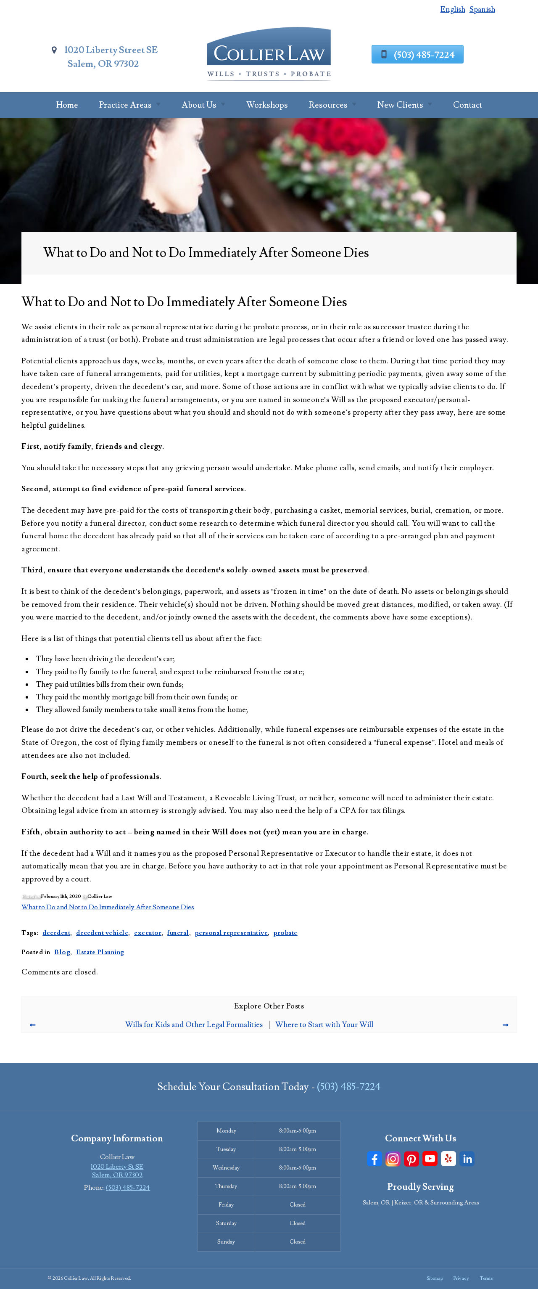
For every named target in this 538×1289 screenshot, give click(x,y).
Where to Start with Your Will (324, 1025)
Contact (467, 105)
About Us (199, 105)
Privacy (461, 1278)
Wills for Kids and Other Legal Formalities (194, 1025)
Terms (486, 1278)
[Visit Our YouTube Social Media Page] (430, 1159)
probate (286, 933)
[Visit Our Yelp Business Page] (448, 1159)
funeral (178, 933)
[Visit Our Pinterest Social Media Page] (411, 1159)
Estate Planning (100, 952)
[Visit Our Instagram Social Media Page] (393, 1159)
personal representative (231, 933)
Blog (62, 952)
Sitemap (435, 1278)
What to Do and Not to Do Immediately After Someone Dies (107, 907)
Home (67, 105)
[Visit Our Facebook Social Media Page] (374, 1159)
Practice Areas (125, 105)
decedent (56, 933)
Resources (328, 105)
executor (147, 933)
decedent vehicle (102, 933)
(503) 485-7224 (424, 55)
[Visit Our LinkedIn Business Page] (467, 1159)
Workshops (267, 105)
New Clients (400, 105)
